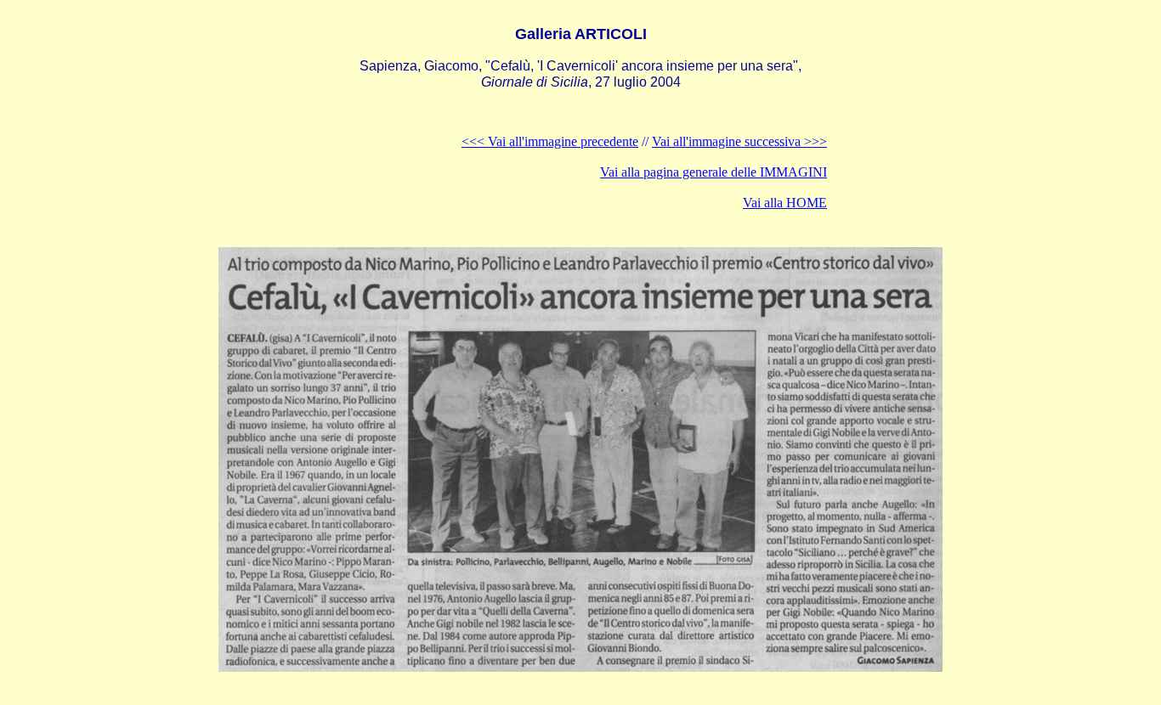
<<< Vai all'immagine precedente (550, 141)
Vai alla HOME (785, 202)
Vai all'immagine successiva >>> (739, 141)
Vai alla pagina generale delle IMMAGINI (713, 172)
